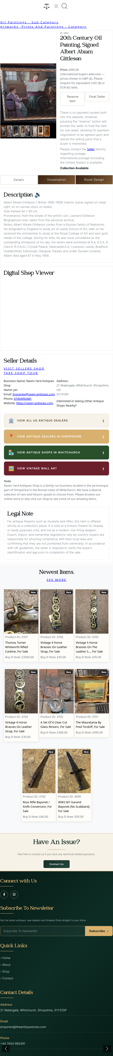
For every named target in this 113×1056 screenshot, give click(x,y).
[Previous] (5, 1048)
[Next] (107, 1048)
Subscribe (98, 931)
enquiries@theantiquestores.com (23, 1027)
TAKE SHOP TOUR (21, 373)
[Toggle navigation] (56, 6)
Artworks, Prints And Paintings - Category (43, 27)
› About (5, 964)
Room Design (94, 179)
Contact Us (56, 864)
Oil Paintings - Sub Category (29, 22)
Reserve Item (72, 99)
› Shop (4, 971)
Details (19, 180)
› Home (5, 958)
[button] (4, 92)
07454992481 (23, 399)
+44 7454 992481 (12, 1043)
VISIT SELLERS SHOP (24, 369)
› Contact (6, 978)
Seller (91, 149)
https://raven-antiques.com (34, 403)
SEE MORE (57, 580)
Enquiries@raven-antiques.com (34, 394)
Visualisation (56, 179)
